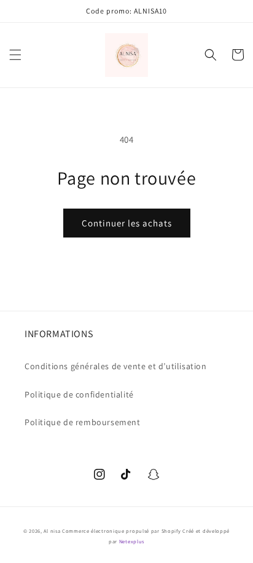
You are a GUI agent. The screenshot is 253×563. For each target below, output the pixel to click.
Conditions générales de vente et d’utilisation (116, 366)
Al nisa (52, 530)
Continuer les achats (127, 223)
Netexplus (131, 541)
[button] (15, 54)
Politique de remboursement (83, 422)
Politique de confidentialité (79, 394)
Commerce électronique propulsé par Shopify (121, 530)
